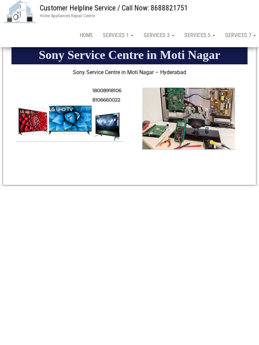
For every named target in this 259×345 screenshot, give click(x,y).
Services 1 (116, 35)
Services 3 (157, 35)
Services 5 (198, 35)
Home (86, 35)
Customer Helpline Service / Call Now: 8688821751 (114, 8)
